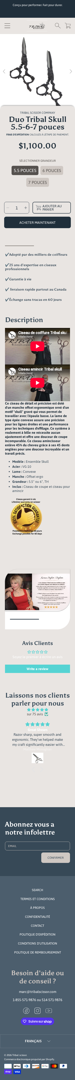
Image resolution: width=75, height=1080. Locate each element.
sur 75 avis (35, 714)
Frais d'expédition (17, 134)
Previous (4, 71)
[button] (7, 25)
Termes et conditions (37, 899)
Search (37, 890)
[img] (37, 709)
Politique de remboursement (37, 952)
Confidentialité (37, 916)
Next (70, 71)
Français (33, 1041)
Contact (37, 925)
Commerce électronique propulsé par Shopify (29, 1059)
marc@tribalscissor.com (37, 992)
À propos (37, 907)
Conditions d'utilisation (37, 943)
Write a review (37, 669)
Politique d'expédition (37, 934)
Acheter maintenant (37, 222)
